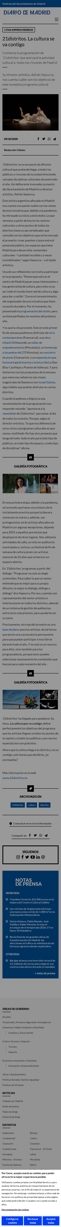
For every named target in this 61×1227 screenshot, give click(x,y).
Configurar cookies (12, 1220)
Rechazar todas (32, 1220)
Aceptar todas (51, 1220)
